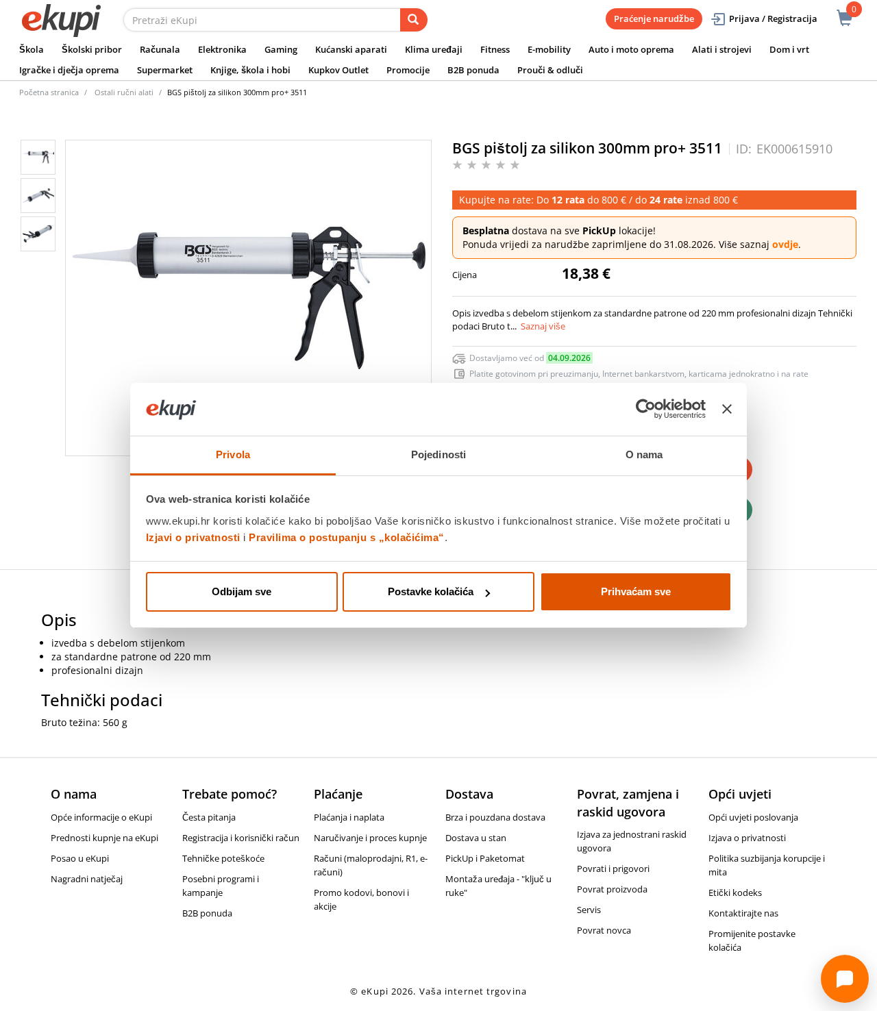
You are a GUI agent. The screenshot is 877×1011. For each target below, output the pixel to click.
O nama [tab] (644, 454)
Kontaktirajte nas (743, 913)
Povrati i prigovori (613, 868)
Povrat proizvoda (612, 889)
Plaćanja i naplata (349, 817)
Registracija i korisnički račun (240, 838)
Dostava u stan (475, 838)
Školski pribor (92, 49)
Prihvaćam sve (636, 591)
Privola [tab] (233, 454)
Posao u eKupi (80, 858)
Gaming (280, 49)
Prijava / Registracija (773, 18)
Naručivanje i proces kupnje (370, 838)
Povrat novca (604, 930)
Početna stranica (49, 92)
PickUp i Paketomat (485, 858)
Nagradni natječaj (87, 879)
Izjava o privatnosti (747, 838)
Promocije (408, 70)
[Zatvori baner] (727, 409)
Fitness (495, 49)
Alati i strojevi (722, 49)
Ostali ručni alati (124, 92)
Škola (31, 49)
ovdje (785, 244)
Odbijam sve (241, 591)
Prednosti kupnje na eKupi (104, 838)
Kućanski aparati (351, 49)
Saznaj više (543, 326)
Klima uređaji (433, 49)
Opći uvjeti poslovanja (753, 817)
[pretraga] (414, 20)
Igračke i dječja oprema (69, 70)
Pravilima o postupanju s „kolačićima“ (347, 537)
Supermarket (165, 70)
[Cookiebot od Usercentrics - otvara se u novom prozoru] (646, 409)
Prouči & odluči (550, 70)
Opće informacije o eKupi (101, 817)
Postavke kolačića (430, 591)
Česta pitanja (209, 817)
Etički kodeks (735, 892)
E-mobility (549, 49)
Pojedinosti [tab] (438, 454)
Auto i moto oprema (631, 49)
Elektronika (222, 49)
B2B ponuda (473, 70)
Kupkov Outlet (338, 70)
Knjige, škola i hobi (250, 70)
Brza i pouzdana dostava (495, 817)
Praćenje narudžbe (654, 18)
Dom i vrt (789, 49)
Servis (589, 909)
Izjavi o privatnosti (193, 537)
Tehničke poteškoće (223, 858)
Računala (160, 49)
